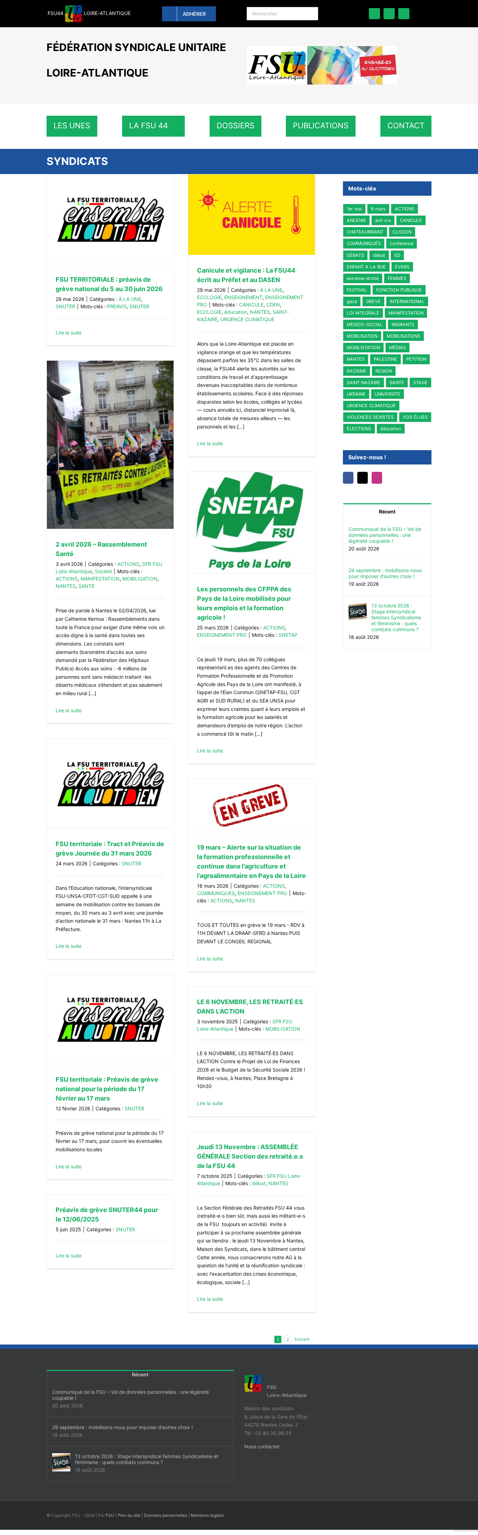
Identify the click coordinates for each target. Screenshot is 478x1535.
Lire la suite (69, 333)
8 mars (378, 208)
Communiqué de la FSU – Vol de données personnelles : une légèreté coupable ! (385, 535)
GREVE (373, 301)
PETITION (416, 359)
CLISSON (402, 232)
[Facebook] (349, 478)
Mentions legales (207, 1515)
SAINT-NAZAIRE (363, 382)
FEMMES (397, 278)
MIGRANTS (403, 324)
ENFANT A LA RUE (366, 266)
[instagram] (403, 13)
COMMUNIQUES (216, 893)
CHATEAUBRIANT (365, 232)
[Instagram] (380, 478)
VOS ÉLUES (415, 417)
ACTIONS (128, 564)
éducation (235, 312)
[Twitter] (365, 478)
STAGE (420, 382)
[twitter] (389, 13)
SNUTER (65, 306)
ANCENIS (356, 220)
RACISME (356, 371)
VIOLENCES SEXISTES (370, 417)
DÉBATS (355, 255)
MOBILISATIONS (403, 336)
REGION (383, 371)
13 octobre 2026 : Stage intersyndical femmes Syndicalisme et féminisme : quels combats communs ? (396, 617)
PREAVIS (117, 306)
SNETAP (288, 635)
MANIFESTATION (100, 579)
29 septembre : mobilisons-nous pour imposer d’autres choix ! (385, 573)
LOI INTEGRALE (363, 313)
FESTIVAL (357, 290)
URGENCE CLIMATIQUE (247, 319)
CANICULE (251, 305)
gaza (352, 301)
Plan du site (129, 1515)
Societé (103, 571)
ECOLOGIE (209, 297)
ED (397, 255)
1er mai (354, 208)
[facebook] (374, 13)
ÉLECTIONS (359, 428)
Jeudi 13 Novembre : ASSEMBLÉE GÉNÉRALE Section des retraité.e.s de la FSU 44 (250, 1156)
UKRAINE (356, 394)
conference (401, 243)
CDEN (273, 305)
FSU (110, 1515)
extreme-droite (363, 278)
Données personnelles (165, 1515)
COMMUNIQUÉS (364, 243)
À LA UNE (130, 299)
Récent (387, 511)
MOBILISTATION (363, 347)
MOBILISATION (139, 579)
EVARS (402, 266)
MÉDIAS (397, 347)
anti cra (383, 220)
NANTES (260, 312)
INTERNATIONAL (407, 301)
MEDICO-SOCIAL (364, 324)
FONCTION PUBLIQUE (399, 290)
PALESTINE (385, 359)
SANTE (86, 586)
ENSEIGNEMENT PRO (222, 635)
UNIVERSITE (387, 394)
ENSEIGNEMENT (243, 297)
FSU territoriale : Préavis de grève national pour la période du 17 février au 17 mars (107, 1089)
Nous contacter (262, 1446)
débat (259, 1183)
